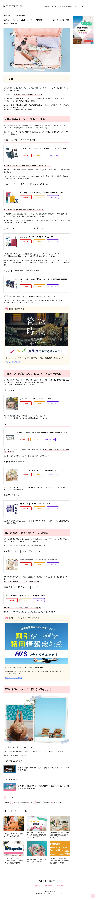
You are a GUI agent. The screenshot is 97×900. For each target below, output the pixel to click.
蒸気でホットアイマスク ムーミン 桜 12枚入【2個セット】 (29, 596)
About (37, 886)
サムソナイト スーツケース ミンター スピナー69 (36, 237)
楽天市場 (25, 155)
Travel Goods (19, 15)
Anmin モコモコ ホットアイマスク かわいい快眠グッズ (38, 560)
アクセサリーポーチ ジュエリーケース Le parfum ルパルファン (41, 470)
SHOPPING (79, 6)
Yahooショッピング (53, 155)
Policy (60, 886)
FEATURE (90, 6)
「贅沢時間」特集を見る (13, 362)
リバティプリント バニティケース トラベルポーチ (37, 399)
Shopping (7, 15)
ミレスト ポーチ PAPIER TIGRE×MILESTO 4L (35, 504)
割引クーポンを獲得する (13, 678)
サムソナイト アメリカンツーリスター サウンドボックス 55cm (41, 193)
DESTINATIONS (66, 6)
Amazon (39, 155)
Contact (48, 886)
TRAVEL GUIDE (51, 6)
